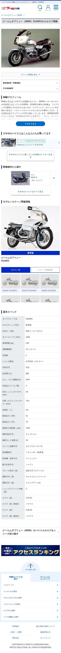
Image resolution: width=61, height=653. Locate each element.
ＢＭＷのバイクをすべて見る (30, 191)
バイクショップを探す (12, 604)
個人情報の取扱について (45, 626)
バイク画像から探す (11, 617)
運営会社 (15, 638)
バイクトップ (9, 585)
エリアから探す (9, 611)
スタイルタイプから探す (13, 598)
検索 (40, 10)
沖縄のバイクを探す (16, 578)
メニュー (56, 10)
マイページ (48, 10)
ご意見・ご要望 (16, 632)
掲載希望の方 (45, 632)
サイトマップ (45, 638)
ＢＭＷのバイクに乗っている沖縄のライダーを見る (30, 155)
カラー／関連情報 (45, 270)
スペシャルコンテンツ (45, 578)
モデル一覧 (15, 270)
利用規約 (15, 626)
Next (54, 178)
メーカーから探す (10, 591)
